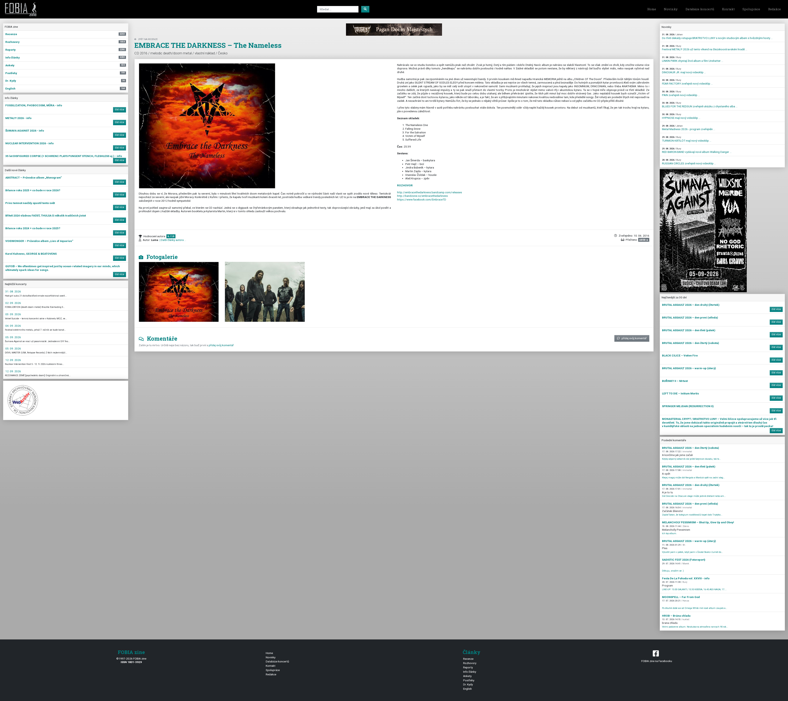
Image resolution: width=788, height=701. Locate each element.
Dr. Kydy (468, 684)
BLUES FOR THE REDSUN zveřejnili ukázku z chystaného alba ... (700, 105)
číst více (119, 109)
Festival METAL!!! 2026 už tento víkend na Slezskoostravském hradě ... (704, 48)
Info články (469, 671)
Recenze (468, 658)
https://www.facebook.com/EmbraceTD (421, 199)
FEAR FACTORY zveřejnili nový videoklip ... (687, 82)
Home (651, 9)
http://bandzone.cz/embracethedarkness (422, 195)
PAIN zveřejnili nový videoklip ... (681, 93)
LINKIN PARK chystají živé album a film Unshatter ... (692, 59)
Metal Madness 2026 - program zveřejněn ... (688, 128)
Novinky (671, 9)
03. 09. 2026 (13, 314)
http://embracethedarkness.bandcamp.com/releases (429, 192)
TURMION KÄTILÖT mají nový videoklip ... (686, 139)
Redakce (774, 9)
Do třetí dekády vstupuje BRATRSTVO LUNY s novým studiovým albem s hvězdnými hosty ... (717, 36)
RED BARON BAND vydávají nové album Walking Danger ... (697, 150)
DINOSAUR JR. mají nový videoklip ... (684, 71)
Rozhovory (469, 663)
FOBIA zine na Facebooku (656, 661)
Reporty (468, 667)
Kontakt (728, 9)
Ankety (467, 676)
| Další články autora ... (172, 240)
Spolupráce (751, 9)
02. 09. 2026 (13, 303)
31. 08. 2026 (13, 291)
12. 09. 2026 (13, 360)
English (467, 688)
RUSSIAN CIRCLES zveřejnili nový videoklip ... (689, 162)
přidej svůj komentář (634, 338)
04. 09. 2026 (13, 325)
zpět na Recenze (148, 39)
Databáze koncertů (700, 9)
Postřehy (468, 680)
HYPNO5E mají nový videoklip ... (681, 116)
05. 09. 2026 (13, 337)
